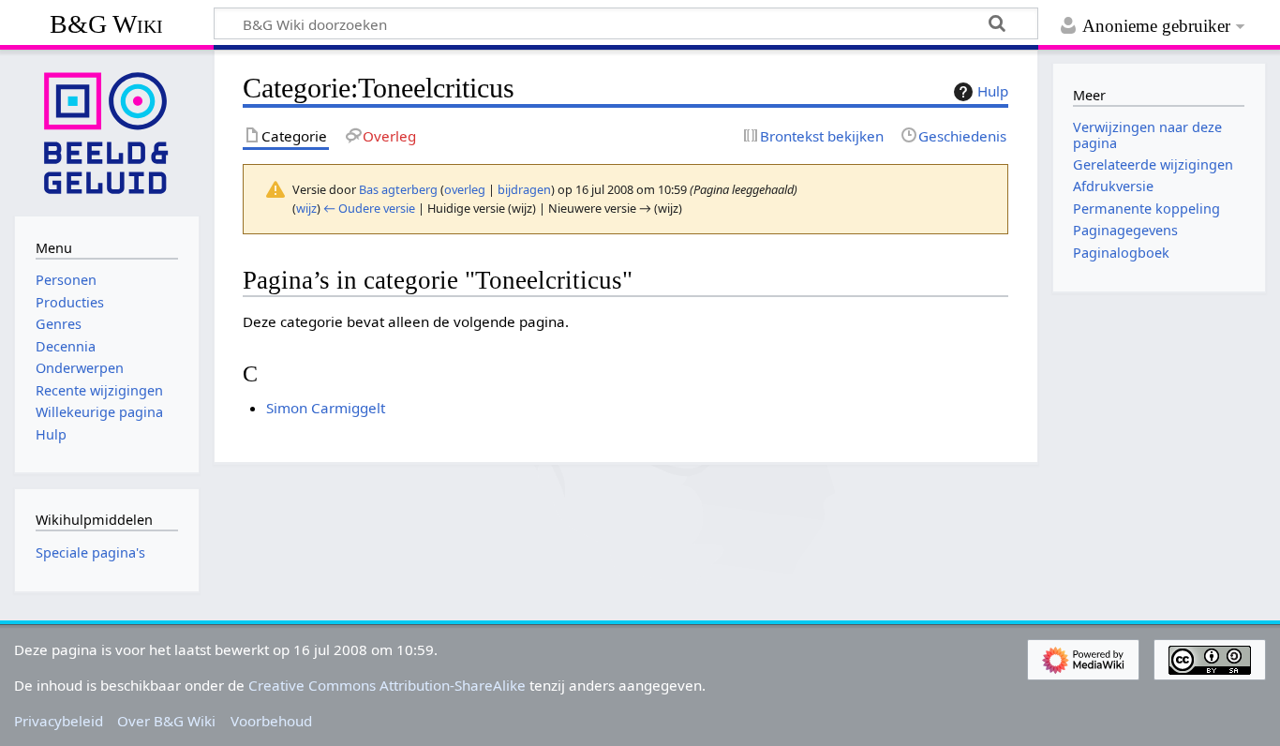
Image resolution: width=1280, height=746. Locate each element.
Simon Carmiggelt (325, 407)
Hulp (992, 91)
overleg (464, 189)
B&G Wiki (106, 23)
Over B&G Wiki (166, 720)
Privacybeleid (58, 720)
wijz (306, 208)
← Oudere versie (369, 208)
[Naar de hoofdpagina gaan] (107, 131)
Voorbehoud (271, 720)
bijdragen (524, 189)
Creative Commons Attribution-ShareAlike (387, 685)
